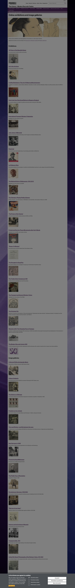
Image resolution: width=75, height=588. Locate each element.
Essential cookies (34, 577)
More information (57, 583)
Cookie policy (12, 585)
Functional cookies (35, 580)
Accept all (57, 578)
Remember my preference (57, 580)
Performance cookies (35, 584)
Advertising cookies (35, 582)
